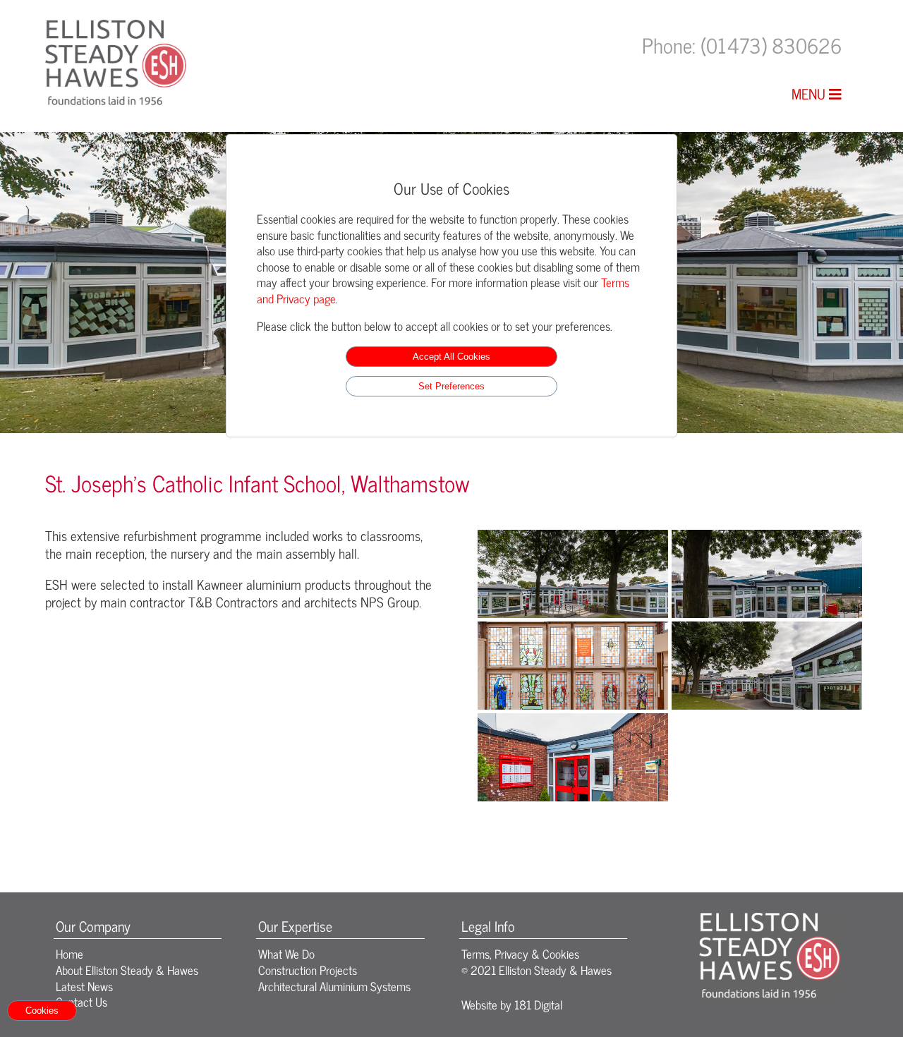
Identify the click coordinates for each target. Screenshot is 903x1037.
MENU (810, 93)
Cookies (42, 1010)
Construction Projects (307, 969)
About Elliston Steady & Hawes (127, 969)
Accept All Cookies (451, 356)
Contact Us (81, 1001)
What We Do (286, 953)
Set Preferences (451, 386)
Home (69, 953)
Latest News (84, 985)
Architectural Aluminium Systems (334, 985)
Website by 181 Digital (511, 1004)
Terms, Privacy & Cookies (520, 953)
